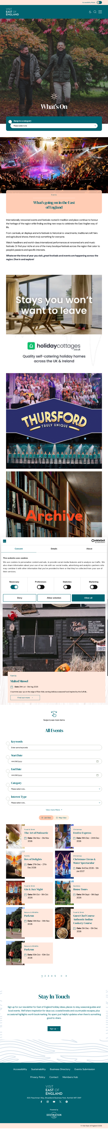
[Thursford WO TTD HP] (54, 421)
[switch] (41, 587)
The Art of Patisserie (36, 832)
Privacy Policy (37, 1077)
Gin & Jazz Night (33, 889)
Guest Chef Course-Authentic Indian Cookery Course (84, 919)
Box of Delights (33, 859)
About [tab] (89, 549)
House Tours (80, 889)
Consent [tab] (19, 549)
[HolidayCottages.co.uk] (54, 322)
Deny (19, 598)
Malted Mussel (19, 681)
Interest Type (19, 797)
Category (16, 783)
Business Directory (60, 1069)
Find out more (24, 697)
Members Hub (70, 1077)
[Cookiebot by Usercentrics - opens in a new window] (93, 541)
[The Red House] (54, 519)
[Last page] (66, 976)
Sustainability (38, 1069)
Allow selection (54, 598)
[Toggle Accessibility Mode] (99, 2)
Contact (53, 1077)
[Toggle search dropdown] (95, 12)
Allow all (88, 598)
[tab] (52, 704)
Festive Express (82, 832)
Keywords (17, 741)
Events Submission (85, 1069)
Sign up (53, 1028)
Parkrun (29, 915)
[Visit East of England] (12, 12)
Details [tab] (54, 549)
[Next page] (61, 976)
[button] (100, 11)
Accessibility (20, 1069)
